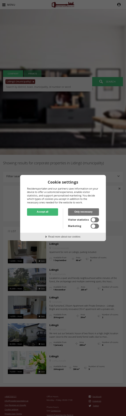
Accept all (42, 211)
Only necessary (83, 211)
